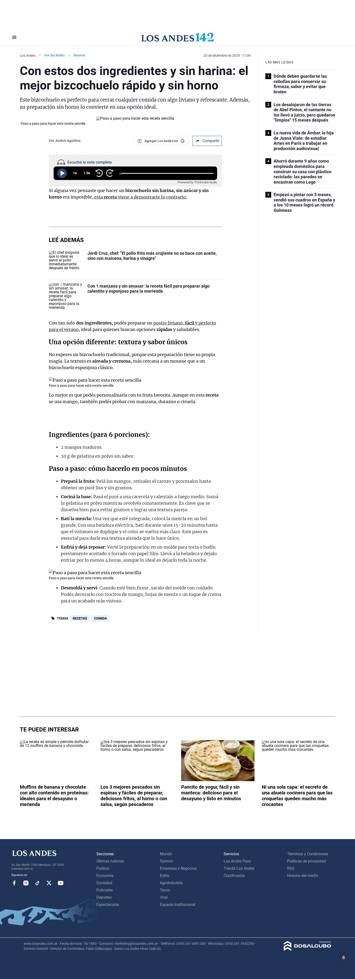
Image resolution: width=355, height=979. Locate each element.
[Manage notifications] (344, 957)
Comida (100, 618)
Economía (105, 875)
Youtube (61, 883)
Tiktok (37, 883)
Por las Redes (54, 55)
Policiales (104, 890)
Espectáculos (107, 904)
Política (102, 868)
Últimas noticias (110, 861)
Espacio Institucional (177, 904)
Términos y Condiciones (307, 854)
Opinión (166, 861)
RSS (290, 868)
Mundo (166, 854)
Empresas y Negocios (178, 868)
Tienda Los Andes (239, 868)
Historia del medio (302, 875)
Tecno (165, 890)
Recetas (80, 618)
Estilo (164, 875)
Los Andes (28, 55)
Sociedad (104, 883)
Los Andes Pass (237, 861)
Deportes (104, 897)
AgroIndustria (171, 883)
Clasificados (234, 875)
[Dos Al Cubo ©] (307, 949)
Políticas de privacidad (306, 861)
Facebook (14, 883)
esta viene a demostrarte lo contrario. (140, 197)
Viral (164, 897)
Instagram (26, 883)
